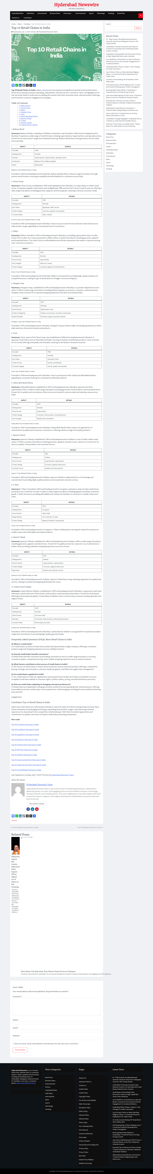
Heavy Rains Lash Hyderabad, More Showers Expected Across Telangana (48, 971)
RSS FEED (82, 1156)
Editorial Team (84, 1119)
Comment (17, 996)
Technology (101, 13)
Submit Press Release (86, 1160)
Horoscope (67, 13)
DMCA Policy (83, 1111)
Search (108, 24)
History (108, 147)
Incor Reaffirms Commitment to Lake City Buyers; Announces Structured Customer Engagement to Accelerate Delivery (123, 61)
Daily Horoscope (84, 1104)
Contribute (28, 18)
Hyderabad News (17, 13)
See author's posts (36, 804)
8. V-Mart (22, 121)
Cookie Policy (83, 1089)
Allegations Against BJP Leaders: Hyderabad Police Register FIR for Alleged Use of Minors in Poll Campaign (15, 872)
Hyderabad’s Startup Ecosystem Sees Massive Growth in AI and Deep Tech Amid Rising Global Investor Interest (122, 49)
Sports (91, 13)
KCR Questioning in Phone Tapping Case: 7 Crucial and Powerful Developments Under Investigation (127, 1127)
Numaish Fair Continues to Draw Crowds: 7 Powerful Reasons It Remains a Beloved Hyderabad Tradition (123, 103)
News (108, 159)
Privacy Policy (83, 1149)
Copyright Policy (84, 1097)
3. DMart (22, 110)
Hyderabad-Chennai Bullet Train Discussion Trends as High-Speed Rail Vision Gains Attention (125, 1094)
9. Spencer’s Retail (25, 123)
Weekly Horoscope (85, 1163)
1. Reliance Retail (24, 106)
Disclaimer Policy (84, 1108)
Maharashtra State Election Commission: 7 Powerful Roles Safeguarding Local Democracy (127, 1157)
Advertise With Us (85, 1082)
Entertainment (80, 13)
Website (16, 1036)
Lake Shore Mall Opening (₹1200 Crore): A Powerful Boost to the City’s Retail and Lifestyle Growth (127, 1142)
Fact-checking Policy (86, 1126)
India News (30, 13)
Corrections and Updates (87, 1100)
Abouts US (82, 1078)
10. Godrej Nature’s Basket (28, 125)
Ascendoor (85, 1171)
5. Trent (21, 114)
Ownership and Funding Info (89, 1145)
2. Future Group (24, 108)
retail (44, 90)
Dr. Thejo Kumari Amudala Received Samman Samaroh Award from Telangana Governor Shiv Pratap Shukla (122, 41)
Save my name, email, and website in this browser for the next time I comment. (46, 1044)
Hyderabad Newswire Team (48, 32)
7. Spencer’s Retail (25, 119)
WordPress (100, 1171)
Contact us (15, 18)
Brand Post (121, 13)
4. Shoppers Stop (25, 112)
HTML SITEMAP (84, 1141)
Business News (55, 13)
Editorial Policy (84, 1115)
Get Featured (83, 1130)
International (42, 13)
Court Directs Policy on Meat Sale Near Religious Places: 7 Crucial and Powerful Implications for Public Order (122, 74)
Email (15, 1028)
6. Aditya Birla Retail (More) (28, 116)
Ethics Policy (83, 1123)
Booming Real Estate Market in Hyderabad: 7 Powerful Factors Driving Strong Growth (126, 1135)
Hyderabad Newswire (76, 4)
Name (16, 1020)
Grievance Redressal (86, 1134)
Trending (111, 13)
